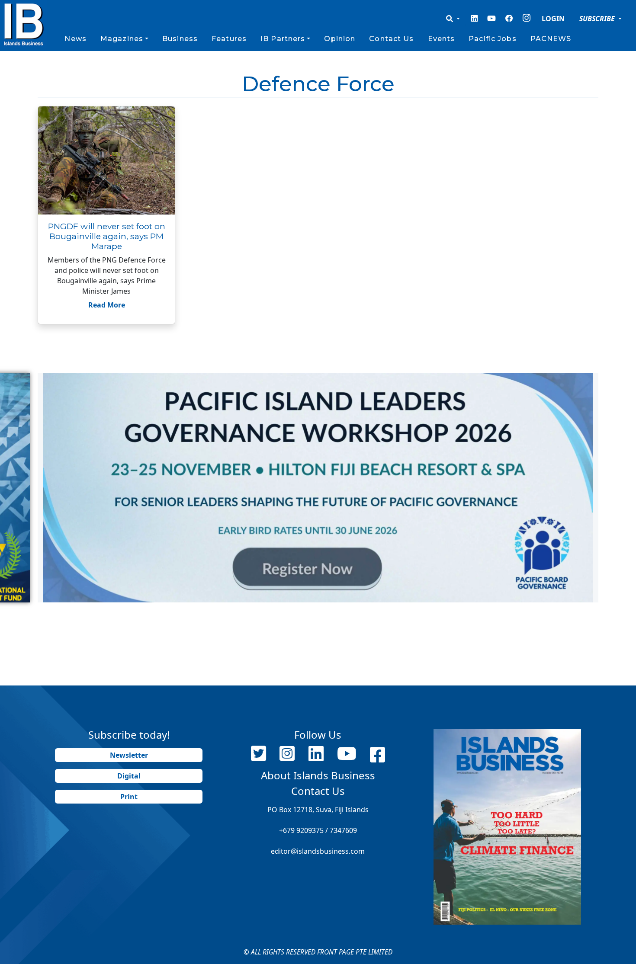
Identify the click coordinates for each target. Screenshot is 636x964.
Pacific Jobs (492, 39)
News (75, 39)
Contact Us (391, 39)
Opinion (339, 39)
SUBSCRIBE (598, 18)
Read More (106, 305)
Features (229, 39)
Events (441, 39)
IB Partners (282, 39)
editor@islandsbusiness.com (318, 851)
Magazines (121, 39)
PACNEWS (551, 39)
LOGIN (553, 18)
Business (180, 39)
